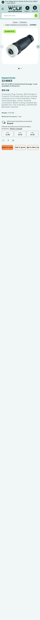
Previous (2, 47)
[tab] (18, 68)
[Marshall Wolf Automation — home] (15, 9)
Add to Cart (7, 147)
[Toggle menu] (4, 8)
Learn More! (11, 3)
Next (38, 47)
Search (36, 16)
